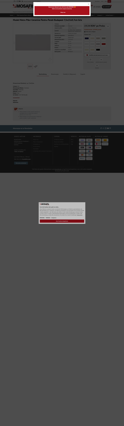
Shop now (62, 12)
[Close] (88, 4)
